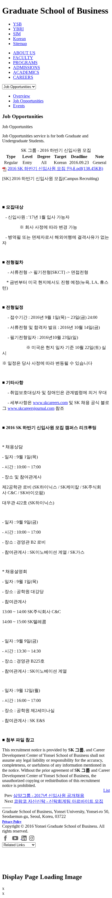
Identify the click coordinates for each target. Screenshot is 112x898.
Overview (21, 96)
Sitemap (20, 43)
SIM (17, 33)
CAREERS (23, 77)
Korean (19, 38)
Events (19, 105)
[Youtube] (15, 837)
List (106, 790)
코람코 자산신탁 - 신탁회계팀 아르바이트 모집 (58, 801)
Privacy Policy (11, 822)
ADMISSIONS (26, 67)
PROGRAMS (25, 62)
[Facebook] (5, 837)
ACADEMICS (26, 72)
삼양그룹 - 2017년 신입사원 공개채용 (48, 795)
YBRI (18, 29)
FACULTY (23, 57)
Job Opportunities (28, 101)
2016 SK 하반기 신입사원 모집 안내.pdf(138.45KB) (55, 168)
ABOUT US (24, 53)
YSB (17, 24)
